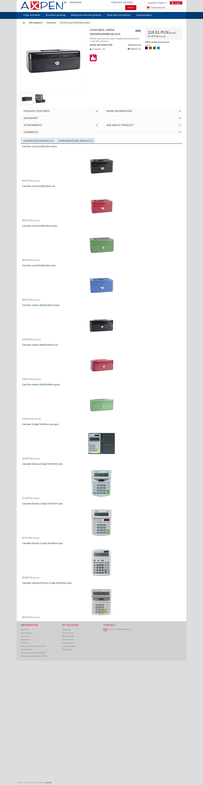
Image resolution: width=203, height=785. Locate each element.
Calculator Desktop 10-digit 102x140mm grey (42, 464)
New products (27, 633)
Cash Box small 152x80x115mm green (39, 226)
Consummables (143, 15)
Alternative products (38, 140)
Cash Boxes (51, 23)
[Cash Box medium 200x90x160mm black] (101, 324)
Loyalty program (69, 646)
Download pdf (135, 45)
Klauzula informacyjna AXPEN (34, 656)
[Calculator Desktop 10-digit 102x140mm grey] (101, 483)
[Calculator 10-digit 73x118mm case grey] (101, 443)
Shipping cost (135, 49)
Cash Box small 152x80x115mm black (39, 146)
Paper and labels (31, 15)
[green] (154, 49)
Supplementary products (75, 140)
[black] (146, 49)
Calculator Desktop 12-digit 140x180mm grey (42, 543)
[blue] (158, 49)
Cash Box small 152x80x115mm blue (39, 265)
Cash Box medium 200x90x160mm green (41, 384)
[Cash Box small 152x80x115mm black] (101, 166)
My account (70, 625)
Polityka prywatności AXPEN (33, 653)
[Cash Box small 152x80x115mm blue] (101, 285)
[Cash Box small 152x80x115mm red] (101, 205)
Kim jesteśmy (26, 649)
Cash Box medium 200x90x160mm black (41, 305)
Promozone (75, 3)
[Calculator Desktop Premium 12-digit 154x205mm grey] (101, 602)
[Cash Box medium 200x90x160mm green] (101, 404)
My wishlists (67, 649)
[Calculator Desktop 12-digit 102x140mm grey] (101, 523)
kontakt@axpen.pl (122, 629)
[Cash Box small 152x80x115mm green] (101, 245)
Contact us (25, 643)
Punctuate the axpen (122, 3)
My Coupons (67, 643)
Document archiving (55, 15)
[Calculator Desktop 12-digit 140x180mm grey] (101, 562)
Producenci (26, 639)
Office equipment (35, 23)
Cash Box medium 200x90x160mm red (40, 345)
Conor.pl (48, 783)
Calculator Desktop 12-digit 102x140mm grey (42, 503)
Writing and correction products (86, 15)
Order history (68, 633)
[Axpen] (43, 6)
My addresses (68, 636)
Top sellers (25, 636)
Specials (24, 629)
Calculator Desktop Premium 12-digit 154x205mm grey (47, 583)
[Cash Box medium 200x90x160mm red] (101, 364)
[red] (150, 49)
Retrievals (66, 629)
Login (177, 3)
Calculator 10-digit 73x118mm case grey (40, 424)
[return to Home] (24, 22)
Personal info (68, 639)
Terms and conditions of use (33, 646)
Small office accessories (118, 15)
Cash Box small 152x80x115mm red (38, 186)
